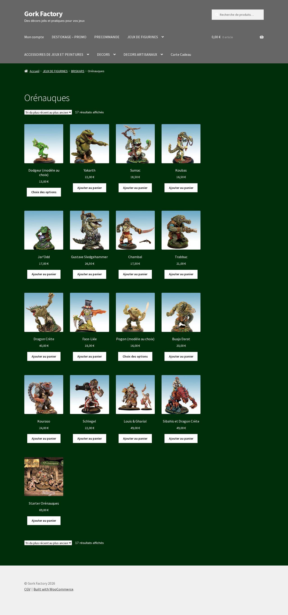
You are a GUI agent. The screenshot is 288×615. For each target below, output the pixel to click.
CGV (27, 589)
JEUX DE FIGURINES (142, 37)
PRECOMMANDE (106, 37)
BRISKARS (77, 71)
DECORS (103, 54)
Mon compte (34, 37)
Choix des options (43, 192)
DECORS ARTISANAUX (140, 54)
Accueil (34, 71)
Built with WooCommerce (53, 589)
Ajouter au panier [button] (89, 188)
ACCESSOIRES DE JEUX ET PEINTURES (53, 54)
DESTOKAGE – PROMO (69, 37)
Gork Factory (43, 13)
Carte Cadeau (181, 54)
